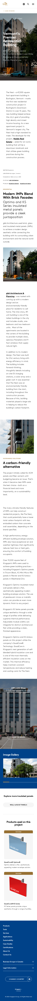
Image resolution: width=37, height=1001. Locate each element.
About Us (6, 951)
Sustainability (8, 940)
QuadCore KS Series (25, 183)
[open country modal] (24, 4)
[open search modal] (28, 4)
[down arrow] (5, 73)
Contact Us (7, 955)
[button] (33, 4)
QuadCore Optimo (14, 183)
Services (6, 933)
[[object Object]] (18, 844)
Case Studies (7, 944)
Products (6, 926)
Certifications (8, 947)
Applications (7, 937)
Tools (5, 929)
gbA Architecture (13, 180)
